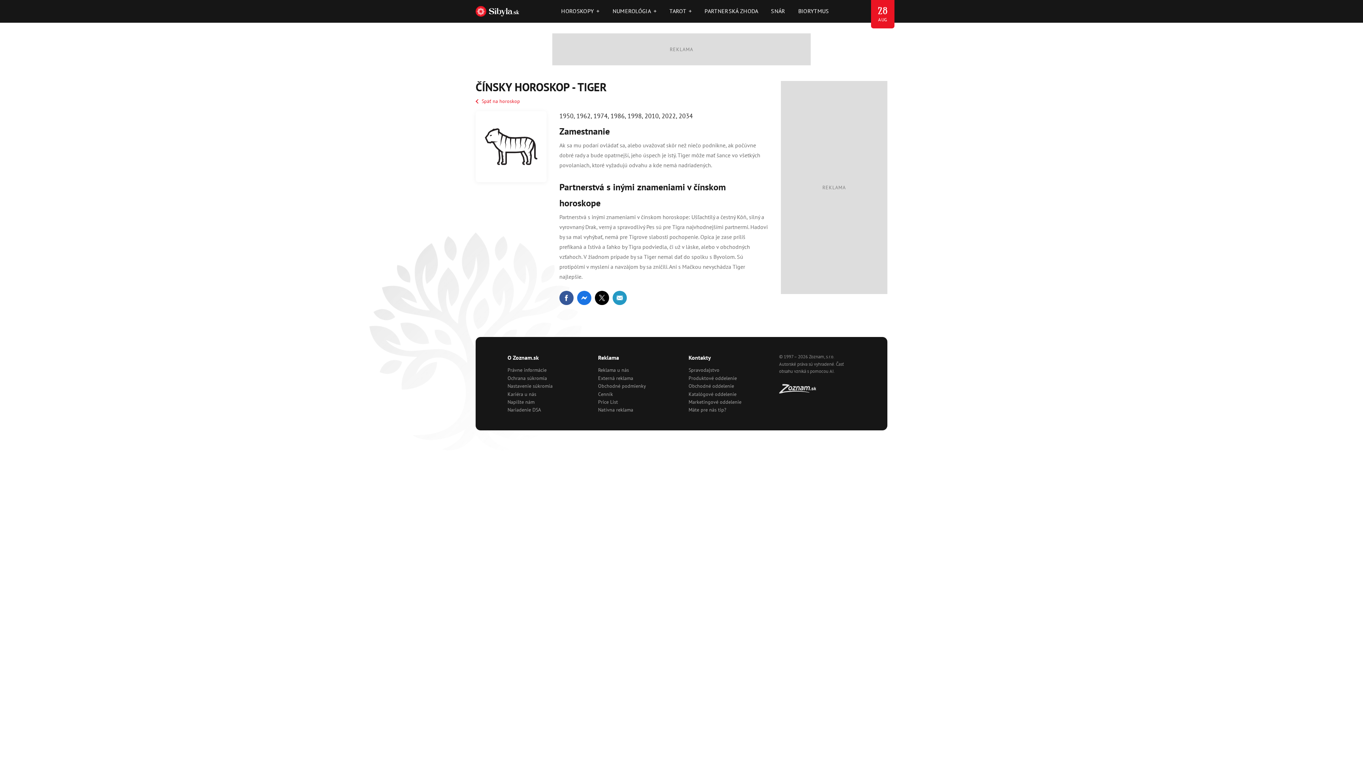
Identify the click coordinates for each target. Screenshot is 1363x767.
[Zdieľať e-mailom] (620, 298)
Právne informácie (527, 370)
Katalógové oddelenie (713, 394)
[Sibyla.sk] (497, 11)
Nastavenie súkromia (530, 386)
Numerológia (635, 11)
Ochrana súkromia (527, 378)
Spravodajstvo (704, 370)
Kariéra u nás (522, 394)
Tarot (680, 11)
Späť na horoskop (501, 101)
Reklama (608, 357)
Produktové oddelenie (713, 378)
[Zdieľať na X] (602, 298)
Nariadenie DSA (524, 410)
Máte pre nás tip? (707, 410)
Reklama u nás (613, 370)
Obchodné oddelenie (711, 386)
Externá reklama (615, 378)
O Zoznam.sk (523, 357)
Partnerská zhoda (731, 11)
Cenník (605, 394)
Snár (778, 11)
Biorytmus (813, 11)
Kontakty (700, 357)
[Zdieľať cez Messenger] (584, 298)
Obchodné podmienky (622, 386)
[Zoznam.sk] (800, 391)
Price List (608, 402)
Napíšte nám (521, 402)
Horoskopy (580, 11)
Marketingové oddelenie (715, 402)
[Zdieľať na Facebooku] (566, 298)
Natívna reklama (615, 410)
